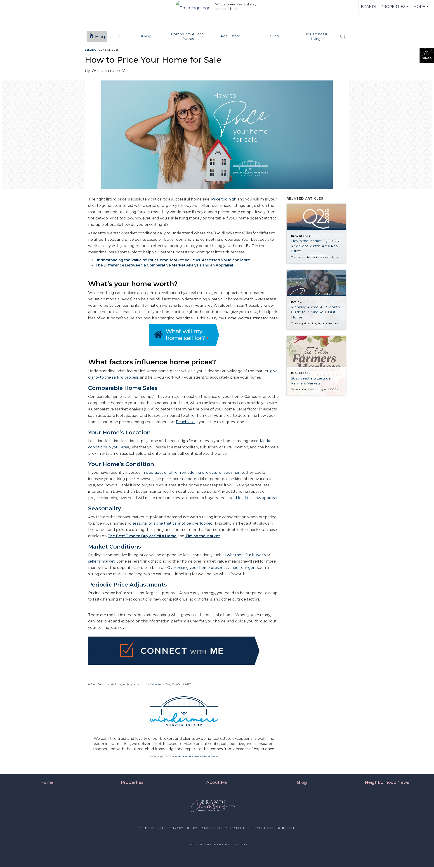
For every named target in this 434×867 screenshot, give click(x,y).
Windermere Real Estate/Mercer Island (195, 756)
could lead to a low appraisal (252, 498)
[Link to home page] (193, 7)
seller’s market (101, 561)
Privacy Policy (183, 828)
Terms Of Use (151, 828)
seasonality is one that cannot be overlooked (172, 523)
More (421, 9)
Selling (90, 49)
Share (427, 58)
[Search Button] (343, 36)
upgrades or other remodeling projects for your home (195, 472)
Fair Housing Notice (275, 828)
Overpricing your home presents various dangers (211, 567)
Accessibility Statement (226, 828)
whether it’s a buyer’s (246, 555)
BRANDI (368, 7)
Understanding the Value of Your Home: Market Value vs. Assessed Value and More (172, 260)
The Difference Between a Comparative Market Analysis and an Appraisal (164, 265)
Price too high (223, 199)
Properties (395, 9)
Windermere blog (160, 684)
